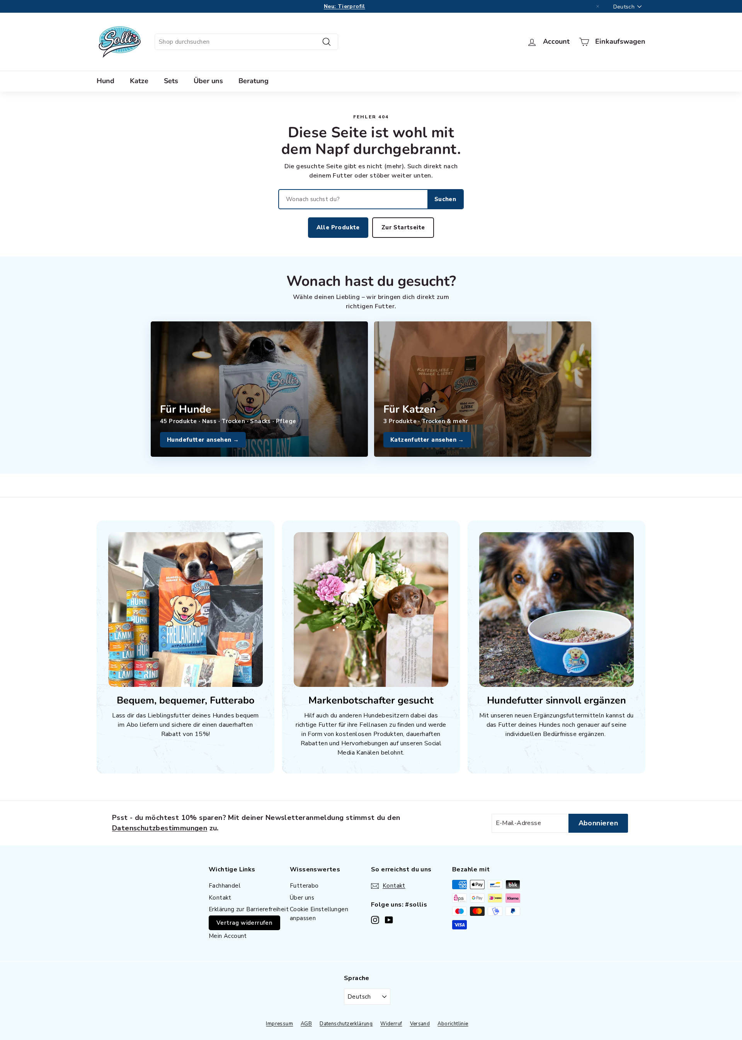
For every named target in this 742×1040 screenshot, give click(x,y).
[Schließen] (598, 6)
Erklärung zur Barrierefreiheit (249, 909)
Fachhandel (224, 886)
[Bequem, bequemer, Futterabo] (185, 609)
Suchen (445, 199)
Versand (420, 1023)
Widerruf (391, 1023)
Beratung (253, 80)
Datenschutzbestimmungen (159, 828)
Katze (139, 80)
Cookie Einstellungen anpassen (319, 913)
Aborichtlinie (452, 1023)
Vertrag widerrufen (244, 923)
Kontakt (220, 898)
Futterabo (304, 886)
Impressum (279, 1023)
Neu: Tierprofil (344, 6)
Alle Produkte (338, 227)
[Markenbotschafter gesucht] (371, 609)
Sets (171, 80)
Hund (105, 80)
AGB (306, 1023)
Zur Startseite (403, 227)
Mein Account (228, 936)
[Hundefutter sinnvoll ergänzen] (556, 609)
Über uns (208, 80)
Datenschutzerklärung (346, 1023)
